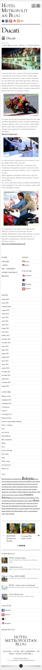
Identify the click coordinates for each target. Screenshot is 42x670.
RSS (22, 21)
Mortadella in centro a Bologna (25, 500)
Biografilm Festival (17, 479)
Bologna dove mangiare (12, 481)
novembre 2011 (6, 375)
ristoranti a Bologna (24, 508)
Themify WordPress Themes (27, 660)
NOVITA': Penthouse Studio (11, 538)
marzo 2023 (5, 303)
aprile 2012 (5, 361)
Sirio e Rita (5, 454)
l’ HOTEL (5, 265)
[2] (20, 545)
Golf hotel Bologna (30, 498)
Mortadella (14, 500)
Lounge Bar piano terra (26, 537)
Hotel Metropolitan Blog (15, 10)
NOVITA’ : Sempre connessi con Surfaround (22, 585)
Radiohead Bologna (16, 506)
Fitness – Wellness (7, 425)
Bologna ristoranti (28, 486)
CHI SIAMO (5, 262)
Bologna (28, 478)
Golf (3, 429)
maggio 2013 (5, 328)
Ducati (11, 38)
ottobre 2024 (5, 299)
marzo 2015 (5, 317)
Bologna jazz (23, 484)
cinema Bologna (32, 492)
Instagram (28, 275)
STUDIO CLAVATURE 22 (9, 272)
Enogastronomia (6, 418)
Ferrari (15, 498)
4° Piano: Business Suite (16, 594)
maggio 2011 (5, 386)
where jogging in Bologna (8, 513)
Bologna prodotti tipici (18, 486)
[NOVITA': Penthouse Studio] (13, 533)
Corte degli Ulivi (7, 414)
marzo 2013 (5, 332)
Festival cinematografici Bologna (12, 421)
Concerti (4, 411)
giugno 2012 (5, 353)
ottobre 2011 (5, 379)
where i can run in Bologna (30, 511)
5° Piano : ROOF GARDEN (17, 576)
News (3, 447)
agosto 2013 (5, 325)
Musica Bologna (6, 503)
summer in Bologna (6, 511)
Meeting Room (6, 436)
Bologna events (6, 396)
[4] (24, 545)
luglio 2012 (5, 350)
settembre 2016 (6, 307)
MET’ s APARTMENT (8, 269)
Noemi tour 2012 (31, 503)
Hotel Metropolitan (10, 45)
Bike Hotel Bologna (7, 479)
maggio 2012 (5, 357)
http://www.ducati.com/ (9, 134)
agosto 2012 (5, 346)
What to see (5, 469)
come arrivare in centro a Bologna (15, 495)
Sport (3, 458)
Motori (22, 45)
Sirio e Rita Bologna (35, 508)
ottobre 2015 (5, 314)
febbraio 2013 (6, 335)
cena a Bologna (12, 492)
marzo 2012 (5, 364)
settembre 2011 (6, 382)
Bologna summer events (12, 489)
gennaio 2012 (5, 368)
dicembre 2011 (6, 372)
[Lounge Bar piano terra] (28, 533)
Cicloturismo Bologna (22, 492)
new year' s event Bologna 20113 (18, 503)
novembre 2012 (6, 343)
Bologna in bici (31, 481)
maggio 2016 (5, 310)
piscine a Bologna (7, 450)
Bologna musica (8, 486)
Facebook (28, 284)
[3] (22, 545)
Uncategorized (6, 465)
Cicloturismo (5, 407)
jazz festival (5, 432)
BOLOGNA (5, 276)
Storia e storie (6, 461)
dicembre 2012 (6, 339)
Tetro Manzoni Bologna (17, 511)
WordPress (16, 660)
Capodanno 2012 (6, 400)
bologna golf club (23, 481)
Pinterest (28, 289)
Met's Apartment (7, 440)
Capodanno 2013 (6, 403)
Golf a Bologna (21, 498)
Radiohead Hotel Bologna (12, 508)
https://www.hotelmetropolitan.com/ (13, 244)
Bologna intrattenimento (14, 484)
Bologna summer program (24, 489)
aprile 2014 (5, 321)
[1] (18, 545)
